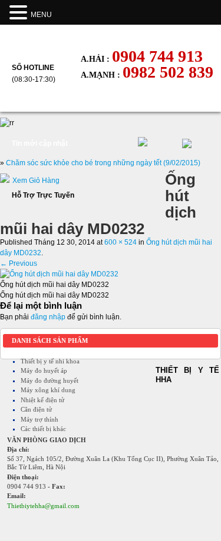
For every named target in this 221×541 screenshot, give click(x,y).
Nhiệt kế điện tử (42, 399)
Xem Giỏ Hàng (36, 180)
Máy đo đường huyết (49, 380)
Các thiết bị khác (43, 428)
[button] (20, 12)
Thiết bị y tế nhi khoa (50, 361)
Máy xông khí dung (48, 389)
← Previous (18, 263)
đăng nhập (48, 317)
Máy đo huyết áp (44, 370)
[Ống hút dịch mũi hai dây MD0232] (59, 274)
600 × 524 (120, 242)
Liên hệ (106, 100)
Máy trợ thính (39, 419)
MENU (41, 15)
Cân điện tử (36, 409)
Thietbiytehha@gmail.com (43, 505)
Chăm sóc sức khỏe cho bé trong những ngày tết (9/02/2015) (103, 163)
